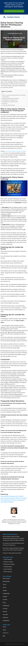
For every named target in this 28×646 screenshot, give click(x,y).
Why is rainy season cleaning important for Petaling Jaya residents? (13, 95)
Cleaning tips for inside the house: (10, 100)
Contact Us (5, 633)
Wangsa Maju (6, 593)
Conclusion (4, 103)
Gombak (5, 599)
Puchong (5, 608)
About (4, 630)
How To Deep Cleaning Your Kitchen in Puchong (14, 498)
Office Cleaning (7, 571)
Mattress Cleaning (8, 561)
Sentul (4, 587)
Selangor (5, 596)
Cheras (4, 584)
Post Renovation (8, 566)
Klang (4, 602)
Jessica (3, 29)
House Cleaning (8, 569)
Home (4, 627)
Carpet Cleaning (8, 559)
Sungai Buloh (6, 620)
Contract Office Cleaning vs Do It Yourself (12, 496)
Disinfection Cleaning (9, 564)
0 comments (21, 29)
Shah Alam (5, 617)
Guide (15, 29)
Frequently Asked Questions (8, 105)
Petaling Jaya (6, 605)
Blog (4, 636)
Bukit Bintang (6, 581)
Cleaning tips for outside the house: (10, 101)
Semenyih (5, 614)
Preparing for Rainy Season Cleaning (10, 98)
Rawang (5, 611)
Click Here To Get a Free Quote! (14, 11)
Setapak (5, 590)
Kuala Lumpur (6, 578)
